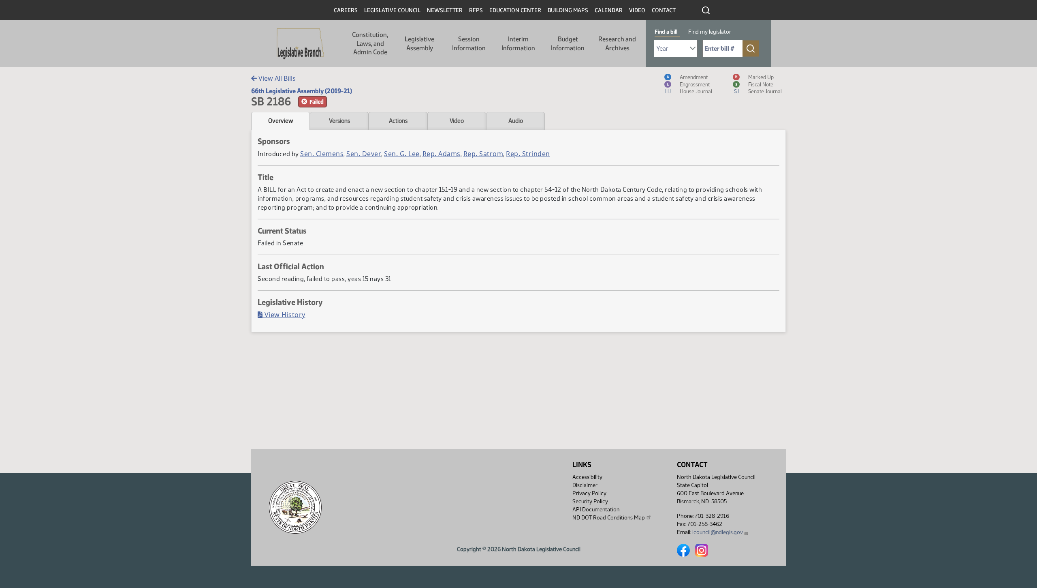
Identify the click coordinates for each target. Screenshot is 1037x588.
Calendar (609, 10)
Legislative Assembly (419, 43)
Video (637, 10)
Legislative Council (392, 10)
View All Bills (276, 78)
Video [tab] (457, 120)
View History (283, 314)
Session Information (469, 43)
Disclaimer (584, 485)
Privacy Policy (589, 493)
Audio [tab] (515, 120)
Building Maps (568, 10)
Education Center (515, 10)
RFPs (476, 10)
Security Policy (590, 501)
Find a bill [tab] (666, 31)
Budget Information (568, 43)
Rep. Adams (441, 153)
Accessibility (587, 477)
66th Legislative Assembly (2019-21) (301, 91)
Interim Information (518, 43)
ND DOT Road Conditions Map (608, 517)
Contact (664, 10)
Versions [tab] (339, 120)
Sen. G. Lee (402, 153)
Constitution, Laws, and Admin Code (370, 43)
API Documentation (595, 509)
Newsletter (445, 10)
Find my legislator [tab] (709, 31)
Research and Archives (617, 43)
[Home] (300, 44)
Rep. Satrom (483, 153)
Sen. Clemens (322, 153)
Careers (346, 10)
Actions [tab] (398, 120)
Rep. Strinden (528, 153)
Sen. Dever (363, 153)
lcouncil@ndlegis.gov (717, 532)
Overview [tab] (280, 120)
